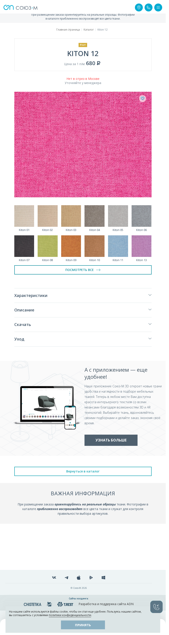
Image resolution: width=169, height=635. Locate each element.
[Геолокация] (139, 7)
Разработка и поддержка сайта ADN (106, 604)
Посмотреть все (79, 270)
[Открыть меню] (158, 7)
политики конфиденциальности (70, 615)
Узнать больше (111, 440)
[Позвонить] (148, 7)
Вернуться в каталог (82, 471)
